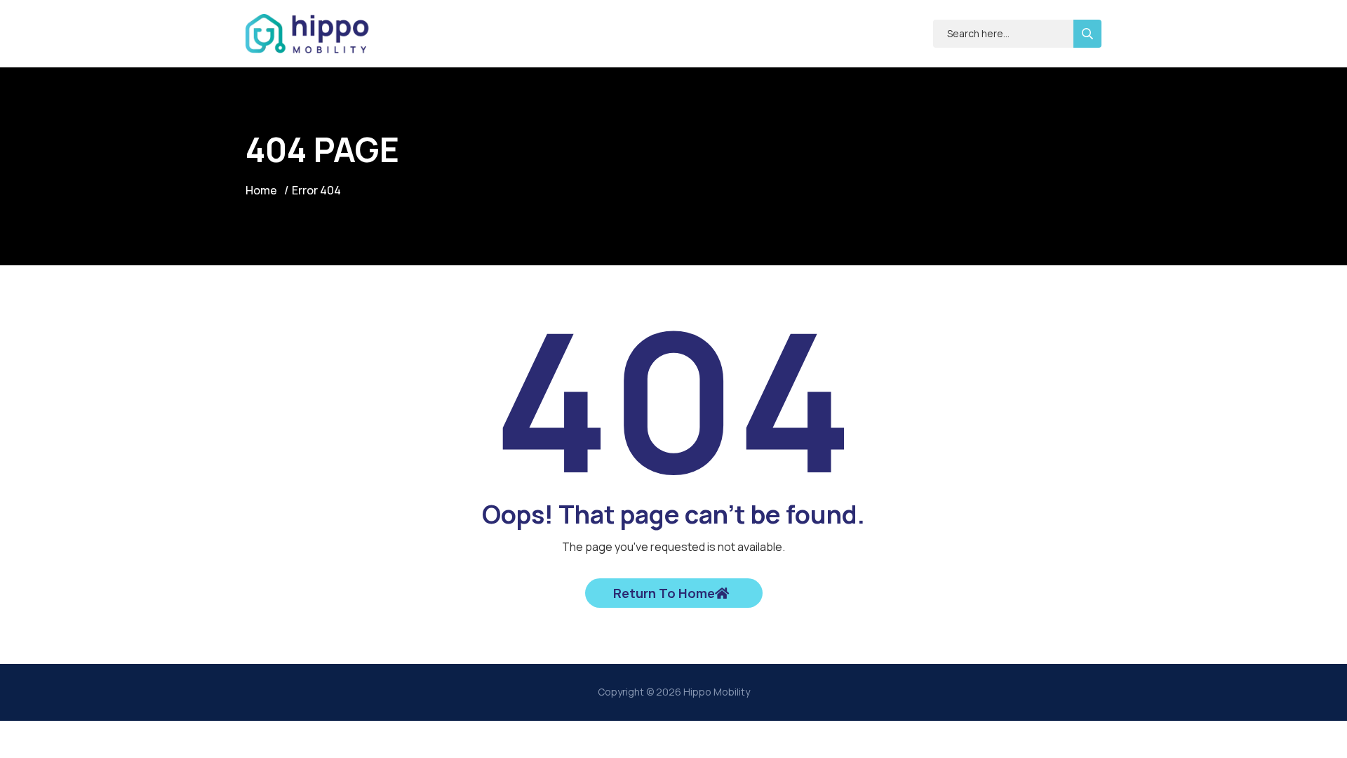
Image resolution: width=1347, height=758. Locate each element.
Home (261, 190)
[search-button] (1087, 34)
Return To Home (664, 593)
